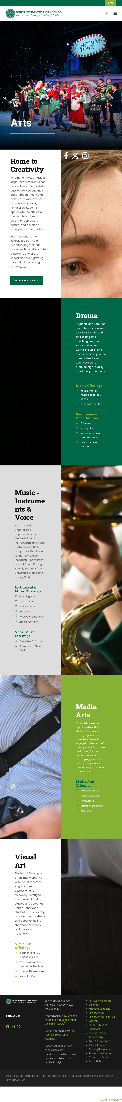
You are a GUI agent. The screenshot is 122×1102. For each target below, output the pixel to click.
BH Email (93, 1021)
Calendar (94, 1004)
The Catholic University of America (60, 1035)
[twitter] (75, 156)
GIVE (110, 3)
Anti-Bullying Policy (100, 1041)
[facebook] (66, 156)
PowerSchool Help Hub (102, 1017)
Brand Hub (95, 1061)
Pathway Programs (100, 1000)
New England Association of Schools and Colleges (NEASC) (61, 1020)
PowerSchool (96, 1013)
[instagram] (85, 156)
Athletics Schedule (100, 1008)
